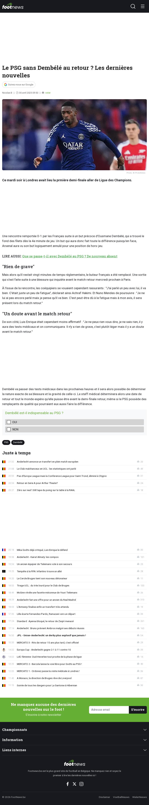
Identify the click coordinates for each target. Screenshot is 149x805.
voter (48, 92)
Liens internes (14, 750)
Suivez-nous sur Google (20, 84)
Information (12, 740)
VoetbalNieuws (121, 797)
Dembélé (17, 442)
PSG (6, 442)
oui (14, 422)
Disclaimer (104, 797)
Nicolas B (7, 92)
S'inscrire (137, 709)
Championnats (14, 730)
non (15, 429)
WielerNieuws (139, 797)
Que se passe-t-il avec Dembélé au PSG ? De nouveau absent (69, 256)
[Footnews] (74, 763)
